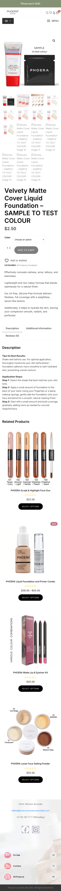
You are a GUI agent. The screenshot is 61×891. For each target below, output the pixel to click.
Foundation (32, 265)
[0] (57, 12)
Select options (30, 506)
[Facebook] (25, 829)
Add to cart (26, 250)
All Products (22, 265)
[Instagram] (36, 829)
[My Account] (54, 12)
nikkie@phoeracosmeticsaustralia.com (30, 810)
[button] (53, 20)
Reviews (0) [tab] (12, 335)
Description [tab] (12, 328)
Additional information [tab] (39, 328)
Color (7, 237)
